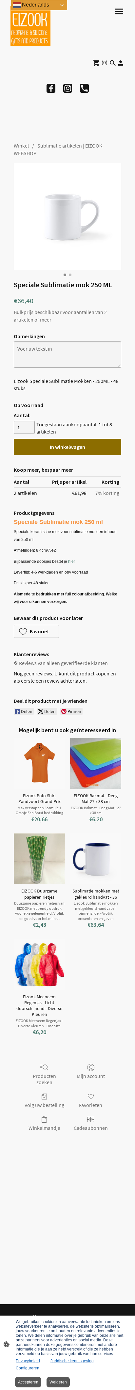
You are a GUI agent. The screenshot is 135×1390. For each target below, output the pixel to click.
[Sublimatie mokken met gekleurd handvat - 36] (95, 858)
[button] (36, 631)
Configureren (27, 1368)
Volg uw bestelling (44, 1105)
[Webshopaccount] (121, 63)
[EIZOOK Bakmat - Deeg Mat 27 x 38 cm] (95, 763)
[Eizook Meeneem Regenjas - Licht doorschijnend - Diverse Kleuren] (39, 964)
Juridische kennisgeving (72, 1361)
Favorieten (90, 1105)
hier (71, 561)
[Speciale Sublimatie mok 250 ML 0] (67, 216)
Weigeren (58, 1382)
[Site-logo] (30, 26)
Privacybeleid (28, 1361)
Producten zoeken (44, 1079)
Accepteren (28, 1382)
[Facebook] (51, 88)
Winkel (21, 145)
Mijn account (91, 1076)
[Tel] (84, 88)
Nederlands (35, 5)
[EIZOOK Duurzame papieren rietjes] (39, 858)
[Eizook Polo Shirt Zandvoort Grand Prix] (39, 763)
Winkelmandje (44, 1128)
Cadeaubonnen (91, 1128)
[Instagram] (67, 88)
